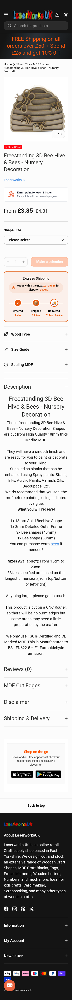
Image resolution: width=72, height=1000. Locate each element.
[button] (66, 14)
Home (8, 64)
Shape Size (12, 230)
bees (55, 544)
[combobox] (36, 25)
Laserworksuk (14, 180)
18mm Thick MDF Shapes (32, 64)
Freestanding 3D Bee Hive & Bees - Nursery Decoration (31, 69)
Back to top (36, 806)
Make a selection (49, 262)
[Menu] (6, 14)
